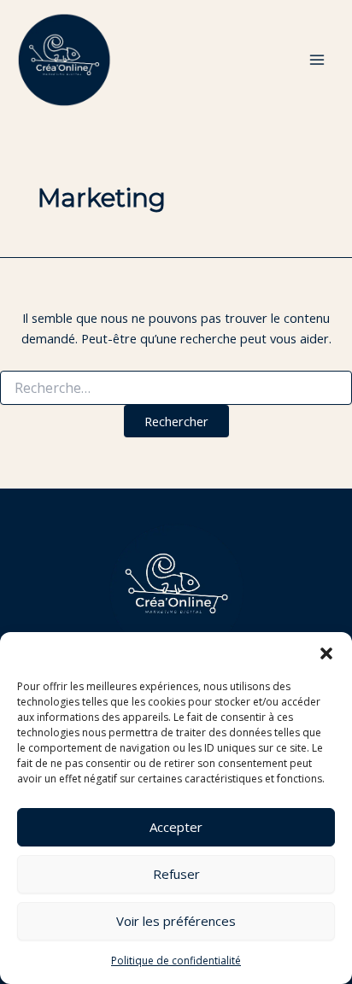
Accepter (176, 826)
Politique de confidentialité (176, 960)
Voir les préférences (176, 920)
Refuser (176, 873)
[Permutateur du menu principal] (317, 60)
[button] (326, 653)
